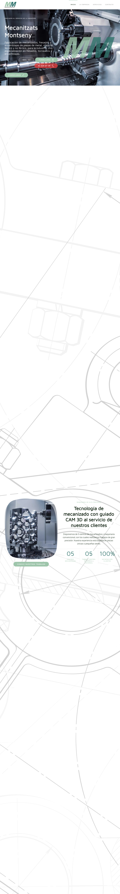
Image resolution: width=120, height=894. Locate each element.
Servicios (97, 4)
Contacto (109, 4)
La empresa (84, 4)
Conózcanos (14, 75)
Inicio (73, 4)
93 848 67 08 (44, 66)
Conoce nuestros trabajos (31, 564)
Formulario (45, 60)
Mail (24, 60)
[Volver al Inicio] (11, 4)
